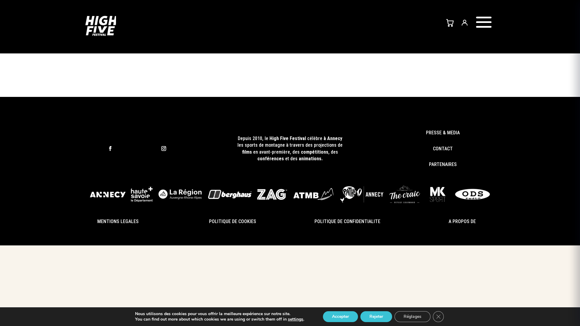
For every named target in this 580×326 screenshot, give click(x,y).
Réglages (412, 316)
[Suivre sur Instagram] (163, 149)
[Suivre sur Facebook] (110, 149)
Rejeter (376, 316)
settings (295, 319)
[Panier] (450, 22)
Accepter (340, 316)
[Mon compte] (465, 22)
